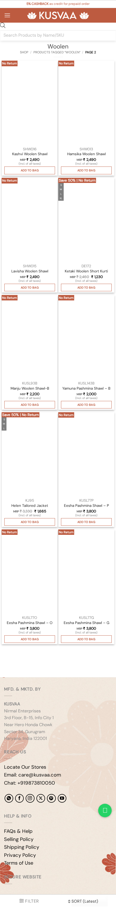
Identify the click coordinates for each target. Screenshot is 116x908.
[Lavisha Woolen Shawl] (30, 220)
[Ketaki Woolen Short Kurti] (86, 220)
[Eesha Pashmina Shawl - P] (86, 454)
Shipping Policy (21, 847)
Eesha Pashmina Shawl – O (30, 623)
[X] (40, 798)
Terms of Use (18, 863)
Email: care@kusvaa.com (32, 775)
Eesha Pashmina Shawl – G (86, 623)
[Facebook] (19, 798)
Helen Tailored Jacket (29, 505)
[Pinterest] (51, 798)
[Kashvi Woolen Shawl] (30, 103)
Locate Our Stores (25, 767)
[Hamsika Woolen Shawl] (86, 103)
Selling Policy (18, 839)
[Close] (9, 660)
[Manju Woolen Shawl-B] (30, 337)
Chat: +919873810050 (29, 783)
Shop (24, 52)
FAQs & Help (18, 831)
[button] (7, 15)
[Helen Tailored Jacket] (30, 454)
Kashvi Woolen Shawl (29, 154)
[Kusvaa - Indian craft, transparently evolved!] (58, 15)
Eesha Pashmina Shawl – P (86, 505)
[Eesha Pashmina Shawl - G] (86, 571)
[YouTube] (62, 798)
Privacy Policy (20, 855)
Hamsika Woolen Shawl (86, 154)
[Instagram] (30, 798)
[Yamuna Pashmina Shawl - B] (86, 337)
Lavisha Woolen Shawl (29, 271)
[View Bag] (107, 15)
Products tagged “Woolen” (56, 52)
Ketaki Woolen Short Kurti (86, 271)
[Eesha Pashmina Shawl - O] (30, 571)
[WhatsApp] (9, 798)
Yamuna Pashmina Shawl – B (86, 388)
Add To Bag (30, 170)
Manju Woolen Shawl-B (30, 388)
